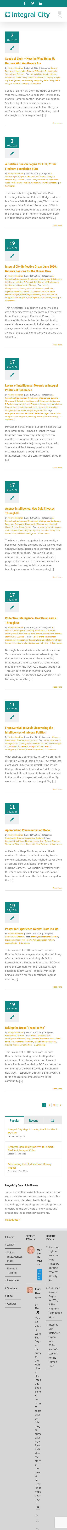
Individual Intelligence (26, 533)
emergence (10, 413)
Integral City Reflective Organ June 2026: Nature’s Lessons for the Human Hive (54, 1345)
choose (15, 530)
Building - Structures (35, 630)
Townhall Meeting (49, 182)
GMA (44, 294)
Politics (28, 527)
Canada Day (36, 74)
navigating (38, 80)
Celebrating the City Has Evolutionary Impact (29, 1165)
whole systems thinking (47, 416)
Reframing (39, 71)
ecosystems (10, 77)
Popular (14, 1120)
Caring (54, 68)
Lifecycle (51, 176)
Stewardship (31, 749)
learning (32, 416)
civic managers (19, 640)
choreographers (25, 288)
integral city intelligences (16, 297)
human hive (52, 294)
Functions (45, 291)
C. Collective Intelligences (26, 401)
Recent (33, 1120)
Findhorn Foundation (37, 77)
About (10, 1244)
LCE (42, 297)
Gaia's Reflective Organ (39, 413)
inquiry (50, 77)
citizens (8, 640)
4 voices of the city (46, 527)
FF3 (42, 743)
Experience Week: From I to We (18, 939)
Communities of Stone (14, 841)
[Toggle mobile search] (60, 16)
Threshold (30, 844)
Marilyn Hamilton (15, 68)
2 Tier (33, 179)
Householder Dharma (25, 71)
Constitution (42, 179)
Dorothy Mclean (49, 74)
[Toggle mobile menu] (60, 12)
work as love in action (22, 1044)
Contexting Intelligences (29, 530)
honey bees (55, 530)
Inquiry (21, 407)
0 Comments (35, 83)
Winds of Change (20, 83)
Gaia (27, 413)
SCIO (18, 749)
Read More (57, 123)
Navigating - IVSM (12, 410)
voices (54, 297)
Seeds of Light (51, 71)
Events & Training (12, 1270)
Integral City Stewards (18, 746)
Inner (15, 407)
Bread (33, 1035)
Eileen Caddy (21, 77)
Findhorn (26, 182)
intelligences (34, 297)
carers (45, 285)
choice (8, 530)
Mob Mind (44, 643)
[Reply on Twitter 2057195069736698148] (37, 1516)
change (34, 936)
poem (36, 841)
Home (10, 1237)
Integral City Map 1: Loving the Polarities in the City (33, 1131)
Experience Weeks (13, 291)
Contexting (55, 521)
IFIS (6, 746)
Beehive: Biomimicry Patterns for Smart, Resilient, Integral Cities (30, 1148)
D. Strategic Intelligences (35, 282)
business (52, 636)
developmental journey (48, 936)
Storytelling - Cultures (14, 74)
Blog (10, 1295)
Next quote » (12, 1219)
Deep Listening (32, 1038)
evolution (49, 288)
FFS (46, 743)
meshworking (27, 80)
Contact (11, 1303)
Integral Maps (31, 407)
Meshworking (52, 407)
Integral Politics (36, 746)
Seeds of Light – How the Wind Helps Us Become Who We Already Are (53, 1263)
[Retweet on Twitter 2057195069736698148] (38, 1522)
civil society (31, 640)
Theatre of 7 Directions (15, 844)
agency (58, 527)
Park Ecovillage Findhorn (43, 939)
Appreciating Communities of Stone (27, 830)
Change (55, 737)
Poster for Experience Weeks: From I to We (31, 929)
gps (59, 743)
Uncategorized (31, 740)
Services (12, 1288)
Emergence (10, 71)
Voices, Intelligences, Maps (13, 1256)
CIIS (35, 288)
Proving (8, 1044)
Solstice (47, 297)
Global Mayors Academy (30, 294)
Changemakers (11, 288)
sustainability (11, 943)
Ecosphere (35, 404)
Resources (13, 1280)
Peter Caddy (49, 80)
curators (40, 288)
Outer (23, 410)
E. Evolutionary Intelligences (17, 404)
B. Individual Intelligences (38, 279)
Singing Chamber (52, 841)
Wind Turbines (42, 844)
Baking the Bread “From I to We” (25, 1028)
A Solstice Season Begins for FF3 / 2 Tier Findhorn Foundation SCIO (54, 1302)
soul (23, 749)
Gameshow (36, 182)
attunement (49, 740)
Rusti (42, 841)
